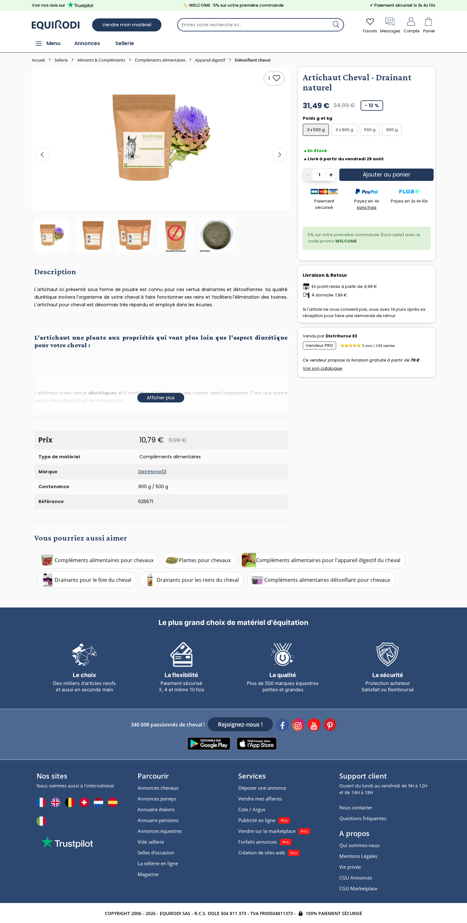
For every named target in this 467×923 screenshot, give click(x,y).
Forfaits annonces (257, 842)
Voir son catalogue (322, 368)
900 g (392, 130)
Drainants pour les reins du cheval (198, 579)
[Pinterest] (330, 725)
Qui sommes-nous (359, 845)
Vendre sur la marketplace (266, 831)
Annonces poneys (157, 798)
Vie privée (350, 867)
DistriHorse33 (152, 471)
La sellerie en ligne (158, 863)
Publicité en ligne (256, 820)
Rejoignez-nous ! (240, 724)
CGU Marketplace (358, 888)
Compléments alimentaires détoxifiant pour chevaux (327, 579)
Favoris (370, 31)
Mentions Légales (358, 856)
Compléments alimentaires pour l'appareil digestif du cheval (328, 560)
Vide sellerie (151, 842)
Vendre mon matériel (126, 25)
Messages (390, 31)
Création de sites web (261, 852)
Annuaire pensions (158, 820)
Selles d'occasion (156, 852)
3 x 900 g (344, 130)
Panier (429, 31)
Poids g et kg (318, 118)
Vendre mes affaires (260, 798)
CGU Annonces (355, 877)
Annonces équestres (160, 831)
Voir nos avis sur (48, 5)
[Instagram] (298, 725)
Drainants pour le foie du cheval (93, 579)
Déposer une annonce (262, 788)
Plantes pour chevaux (205, 560)
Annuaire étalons (156, 809)
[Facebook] (282, 725)
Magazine (148, 874)
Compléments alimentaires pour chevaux (104, 560)
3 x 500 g (316, 130)
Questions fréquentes (362, 818)
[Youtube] (314, 725)
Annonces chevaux (158, 788)
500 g (370, 130)
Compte (411, 31)
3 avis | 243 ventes (378, 345)
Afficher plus (161, 398)
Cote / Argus (251, 809)
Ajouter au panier (386, 174)
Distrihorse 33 (341, 336)
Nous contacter (355, 807)
